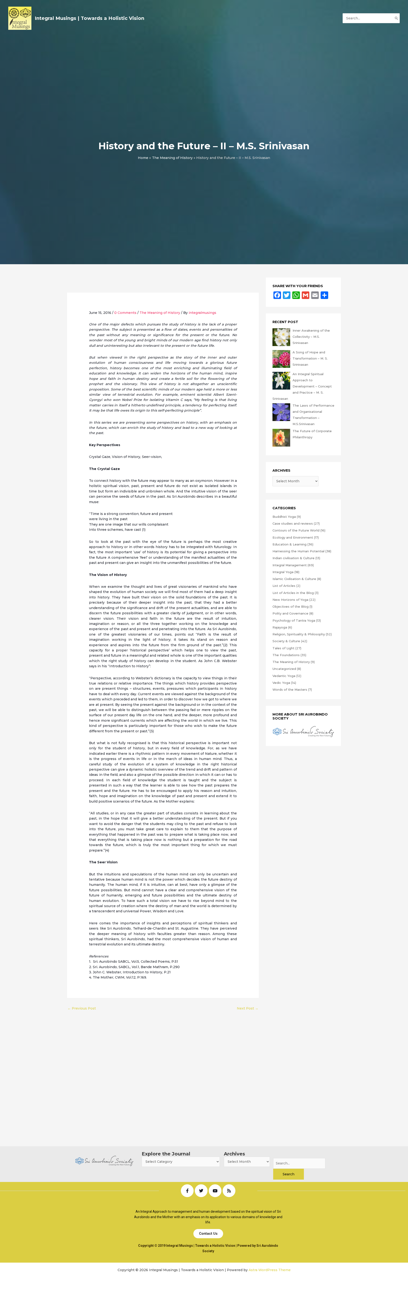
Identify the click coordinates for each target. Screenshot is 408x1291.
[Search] (396, 18)
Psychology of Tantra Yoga (293, 620)
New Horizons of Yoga (290, 600)
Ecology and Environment (292, 537)
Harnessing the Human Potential (298, 551)
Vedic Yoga (281, 683)
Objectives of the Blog (290, 606)
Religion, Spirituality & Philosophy (298, 634)
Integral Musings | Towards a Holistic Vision (89, 18)
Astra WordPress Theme (270, 1270)
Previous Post (82, 1008)
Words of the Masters (289, 689)
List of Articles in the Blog (293, 593)
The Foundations (286, 655)
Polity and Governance (290, 613)
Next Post (247, 1008)
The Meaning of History (160, 313)
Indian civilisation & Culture (293, 558)
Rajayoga (279, 627)
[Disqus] (163, 1072)
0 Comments (125, 313)
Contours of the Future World (295, 530)
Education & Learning (289, 544)
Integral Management (289, 565)
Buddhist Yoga (284, 516)
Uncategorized (284, 669)
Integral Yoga (282, 572)
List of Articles (283, 586)
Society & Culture (286, 641)
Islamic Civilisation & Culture (294, 579)
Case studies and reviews (292, 523)
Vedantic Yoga (283, 676)
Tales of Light (283, 648)
